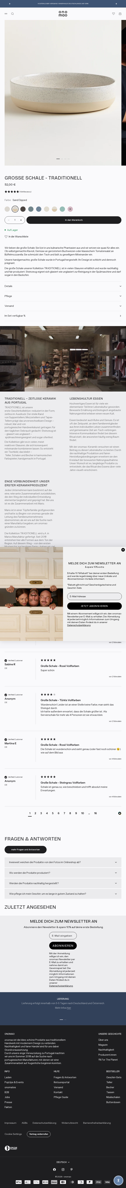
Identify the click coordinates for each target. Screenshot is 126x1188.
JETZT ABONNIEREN (94, 605)
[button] (118, 1180)
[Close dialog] (123, 550)
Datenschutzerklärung (79, 625)
